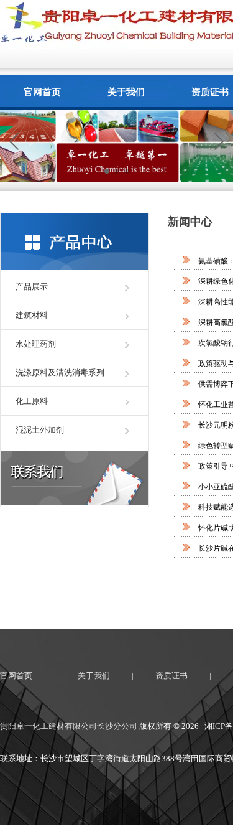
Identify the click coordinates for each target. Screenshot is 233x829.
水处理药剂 (36, 344)
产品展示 (32, 286)
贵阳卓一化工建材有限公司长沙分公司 (68, 726)
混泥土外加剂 (40, 429)
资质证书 (171, 675)
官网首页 (42, 92)
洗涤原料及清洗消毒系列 (60, 372)
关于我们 (126, 92)
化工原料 (32, 401)
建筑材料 (32, 315)
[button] (218, 141)
